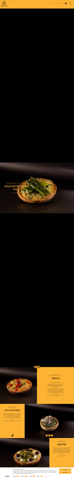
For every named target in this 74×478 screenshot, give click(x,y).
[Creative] (35, 367)
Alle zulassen (65, 469)
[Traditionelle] (39, 367)
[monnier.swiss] (4, 4)
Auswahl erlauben (65, 472)
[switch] (26, 476)
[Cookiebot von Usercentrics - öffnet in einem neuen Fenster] (7, 476)
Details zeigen (47, 476)
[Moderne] (37, 367)
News (56, 3)
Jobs (59, 3)
